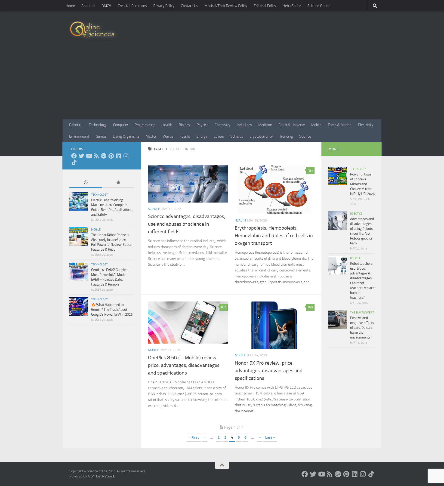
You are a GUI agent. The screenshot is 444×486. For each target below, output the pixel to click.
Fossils (185, 136)
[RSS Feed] (96, 156)
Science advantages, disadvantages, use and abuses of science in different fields (186, 224)
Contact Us (189, 5)
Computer (120, 125)
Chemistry (222, 125)
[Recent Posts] (85, 183)
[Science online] (74, 156)
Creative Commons (132, 5)
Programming (145, 125)
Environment (79, 136)
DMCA (106, 5)
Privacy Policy (163, 5)
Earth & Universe (291, 125)
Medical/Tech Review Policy (225, 5)
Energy (201, 136)
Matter (151, 136)
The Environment (362, 312)
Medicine (265, 125)
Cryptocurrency (261, 136)
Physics (202, 125)
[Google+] (103, 156)
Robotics (75, 125)
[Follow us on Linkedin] (118, 156)
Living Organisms (126, 136)
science (154, 209)
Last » (270, 437)
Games (101, 136)
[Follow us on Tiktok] (74, 162)
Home (70, 5)
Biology (184, 125)
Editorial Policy (265, 5)
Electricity (365, 125)
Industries (244, 125)
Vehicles (236, 136)
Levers (219, 136)
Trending (286, 136)
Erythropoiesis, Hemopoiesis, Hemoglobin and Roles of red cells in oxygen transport (274, 235)
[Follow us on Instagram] (126, 156)
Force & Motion (340, 125)
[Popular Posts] (118, 183)
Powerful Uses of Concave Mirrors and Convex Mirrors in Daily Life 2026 (362, 184)
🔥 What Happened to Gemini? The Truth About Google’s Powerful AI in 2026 (112, 310)
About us (88, 5)
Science (305, 136)
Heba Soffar (292, 5)
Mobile (316, 125)
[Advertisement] (222, 84)
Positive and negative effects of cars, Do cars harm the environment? (362, 327)
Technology (98, 125)
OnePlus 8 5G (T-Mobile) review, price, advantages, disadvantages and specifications (183, 365)
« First (193, 437)
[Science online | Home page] (94, 30)
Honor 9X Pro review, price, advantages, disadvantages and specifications (268, 370)
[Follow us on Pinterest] (111, 156)
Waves (168, 136)
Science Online (318, 5)
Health (167, 125)
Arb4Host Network (101, 476)
